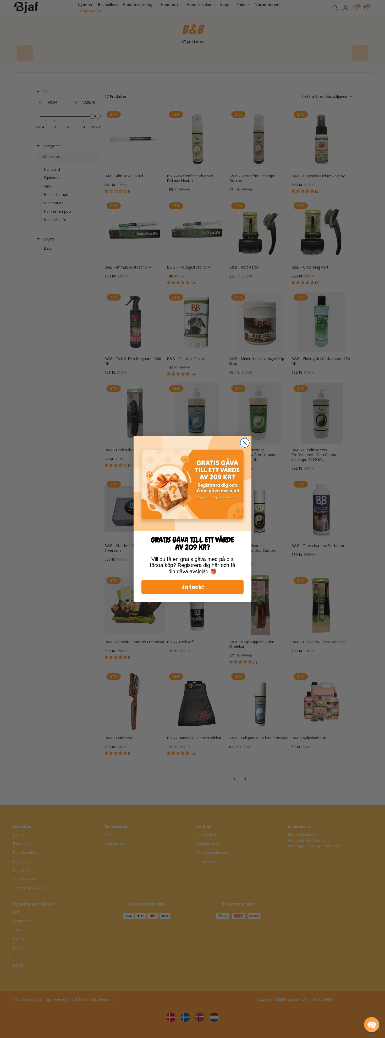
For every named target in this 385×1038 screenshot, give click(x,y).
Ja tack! (192, 587)
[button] (371, 1024)
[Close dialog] (244, 442)
